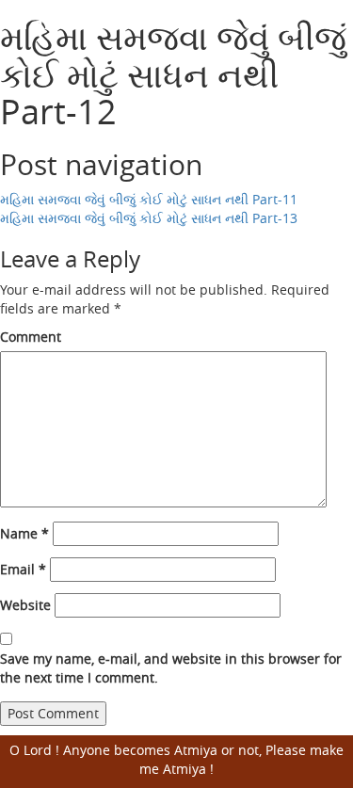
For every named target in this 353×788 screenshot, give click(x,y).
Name (24, 533)
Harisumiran (85, 19)
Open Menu (327, 32)
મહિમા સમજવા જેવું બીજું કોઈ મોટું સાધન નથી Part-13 (148, 218)
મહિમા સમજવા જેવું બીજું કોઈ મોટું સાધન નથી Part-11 (148, 199)
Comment (30, 337)
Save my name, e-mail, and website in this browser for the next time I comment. (171, 668)
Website (25, 605)
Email (23, 569)
